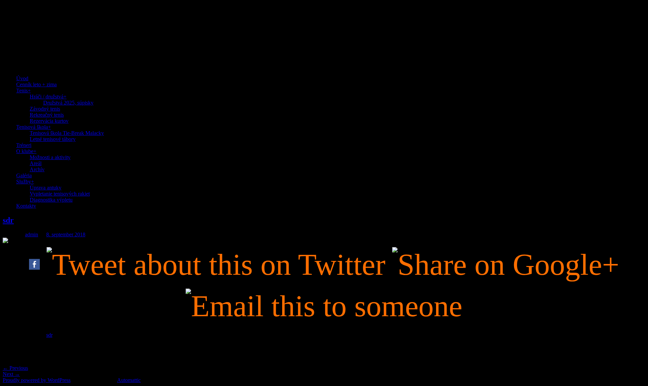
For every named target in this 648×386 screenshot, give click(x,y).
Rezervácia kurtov (49, 121)
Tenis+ (23, 90)
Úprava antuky (45, 187)
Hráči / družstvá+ (48, 96)
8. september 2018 (65, 234)
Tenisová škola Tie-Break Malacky (67, 133)
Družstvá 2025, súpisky (68, 103)
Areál (36, 163)
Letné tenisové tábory (53, 139)
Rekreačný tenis (47, 115)
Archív (37, 169)
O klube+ (26, 151)
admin (31, 234)
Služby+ (25, 181)
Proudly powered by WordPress (37, 380)
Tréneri (23, 145)
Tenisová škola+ (33, 127)
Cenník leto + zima (36, 84)
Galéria (24, 175)
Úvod (22, 78)
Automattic (129, 380)
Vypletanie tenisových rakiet (60, 194)
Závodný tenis (45, 109)
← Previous (15, 368)
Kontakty (26, 206)
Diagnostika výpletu (51, 200)
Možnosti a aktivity (50, 157)
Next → (11, 374)
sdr (8, 220)
